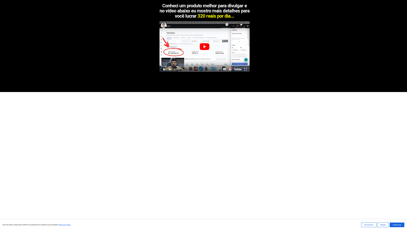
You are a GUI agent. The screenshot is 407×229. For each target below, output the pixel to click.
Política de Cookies (64, 225)
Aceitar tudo (397, 225)
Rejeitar (383, 225)
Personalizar (368, 225)
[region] (203, 224)
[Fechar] (405, 221)
